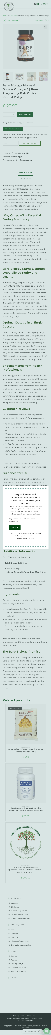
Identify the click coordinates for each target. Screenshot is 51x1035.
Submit (15, 527)
